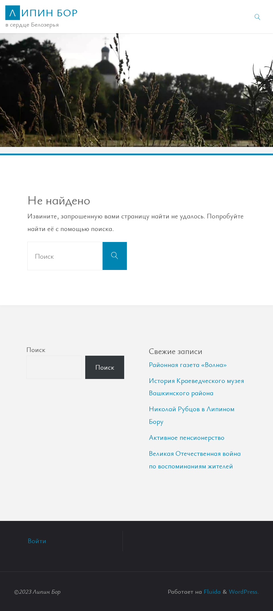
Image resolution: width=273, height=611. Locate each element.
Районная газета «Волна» (188, 364)
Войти (37, 540)
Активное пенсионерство (186, 437)
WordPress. (244, 591)
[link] (257, 16)
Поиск (35, 349)
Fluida (211, 591)
